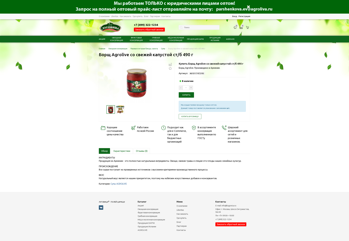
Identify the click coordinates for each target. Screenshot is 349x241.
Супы (163, 49)
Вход (234, 16)
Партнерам (155, 16)
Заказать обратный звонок (149, 29)
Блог (146, 16)
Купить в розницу (190, 116)
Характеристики (121, 151)
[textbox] (199, 27)
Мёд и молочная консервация (151, 220)
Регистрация (244, 16)
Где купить (138, 16)
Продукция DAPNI (195, 39)
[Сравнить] (170, 64)
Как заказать (125, 16)
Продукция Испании (147, 226)
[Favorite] (170, 68)
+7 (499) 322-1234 (223, 219)
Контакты (166, 16)
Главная (102, 49)
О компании (104, 16)
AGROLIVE (230, 39)
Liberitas (114, 16)
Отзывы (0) (142, 151)
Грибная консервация (147, 216)
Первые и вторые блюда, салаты (144, 49)
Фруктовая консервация (149, 212)
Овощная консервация (117, 49)
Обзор (104, 151)
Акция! (102, 39)
